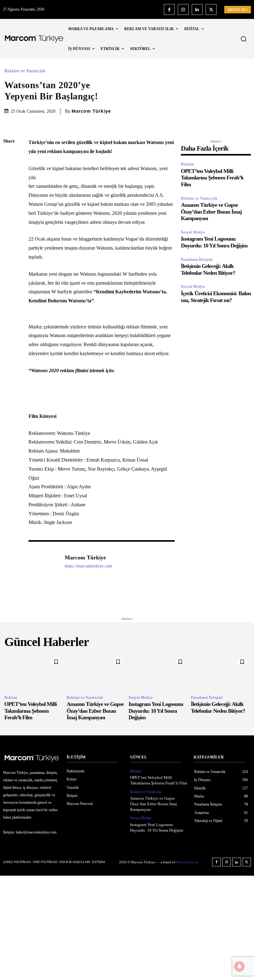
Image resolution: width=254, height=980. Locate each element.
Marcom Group (187, 862)
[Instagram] (183, 9)
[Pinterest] (9, 185)
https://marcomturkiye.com (88, 566)
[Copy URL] (9, 243)
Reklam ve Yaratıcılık (25, 71)
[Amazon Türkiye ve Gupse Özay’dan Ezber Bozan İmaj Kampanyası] (96, 672)
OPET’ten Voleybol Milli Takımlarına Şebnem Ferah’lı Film (212, 177)
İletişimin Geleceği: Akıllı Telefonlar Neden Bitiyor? (208, 269)
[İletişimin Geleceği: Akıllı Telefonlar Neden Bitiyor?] (220, 672)
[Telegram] (9, 229)
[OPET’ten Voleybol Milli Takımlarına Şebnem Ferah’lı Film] (34, 672)
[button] (243, 38)
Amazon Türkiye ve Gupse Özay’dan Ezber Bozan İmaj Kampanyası (211, 211)
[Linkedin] (197, 9)
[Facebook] (169, 9)
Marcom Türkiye (91, 111)
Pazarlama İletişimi (197, 259)
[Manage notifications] (239, 966)
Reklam (187, 164)
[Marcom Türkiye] (43, 567)
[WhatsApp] (9, 200)
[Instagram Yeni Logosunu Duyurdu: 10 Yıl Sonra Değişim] (158, 672)
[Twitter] (211, 9)
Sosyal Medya (193, 232)
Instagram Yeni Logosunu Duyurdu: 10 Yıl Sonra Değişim (214, 242)
